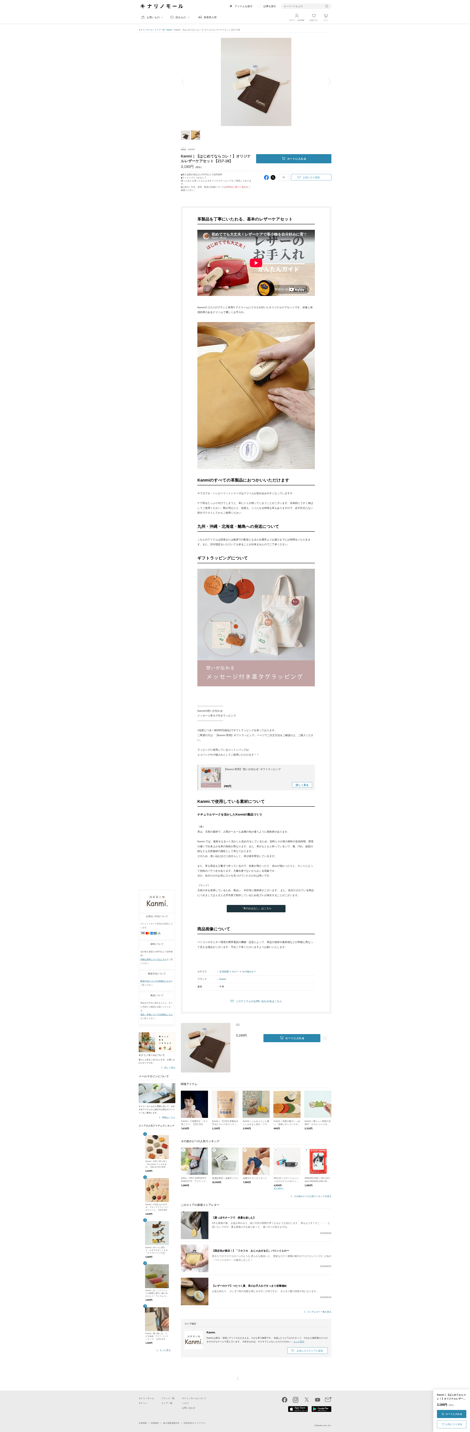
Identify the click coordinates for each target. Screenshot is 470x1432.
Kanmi (222, 979)
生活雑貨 (224, 971)
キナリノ (143, 1403)
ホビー (235, 971)
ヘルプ (185, 1403)
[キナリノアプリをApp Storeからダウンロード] (298, 1411)
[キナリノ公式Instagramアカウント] (295, 1399)
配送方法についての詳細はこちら (155, 981)
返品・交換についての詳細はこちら (156, 1014)
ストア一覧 (160, 30)
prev (185, 82)
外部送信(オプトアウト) (194, 1423)
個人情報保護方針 (171, 1423)
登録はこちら (168, 1117)
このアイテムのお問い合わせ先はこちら (259, 1001)
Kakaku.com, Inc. (323, 1425)
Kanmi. (170, 30)
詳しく (302, 785)
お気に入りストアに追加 (310, 1350)
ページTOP (238, 1378)
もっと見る (165, 1350)
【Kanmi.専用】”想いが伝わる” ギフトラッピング (252, 769)
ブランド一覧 (168, 1398)
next (326, 82)
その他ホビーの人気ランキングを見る (312, 1196)
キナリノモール (146, 30)
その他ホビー (249, 971)
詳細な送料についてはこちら (153, 959)
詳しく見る (169, 1068)
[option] (256, 82)
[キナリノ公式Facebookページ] (284, 1399)
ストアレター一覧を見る (319, 1312)
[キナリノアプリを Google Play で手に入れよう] (321, 1411)
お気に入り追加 (454, 1424)
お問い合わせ (188, 1408)
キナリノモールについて (194, 1398)
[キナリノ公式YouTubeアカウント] (317, 1399)
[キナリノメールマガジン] (328, 1399)
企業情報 (143, 1423)
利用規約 (155, 1423)
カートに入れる (454, 1414)
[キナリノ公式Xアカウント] (306, 1399)
